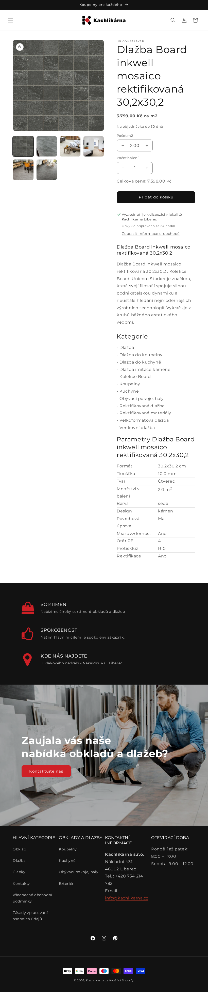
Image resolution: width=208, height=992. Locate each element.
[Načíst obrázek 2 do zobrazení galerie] (46, 146)
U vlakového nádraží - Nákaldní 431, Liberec (82, 663)
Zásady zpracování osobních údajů (30, 915)
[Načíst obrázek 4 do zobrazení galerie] (93, 146)
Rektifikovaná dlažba (142, 405)
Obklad (19, 849)
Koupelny (129, 383)
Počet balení (128, 158)
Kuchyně (129, 391)
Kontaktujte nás (46, 771)
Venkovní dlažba (137, 427)
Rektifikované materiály (145, 413)
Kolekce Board (135, 376)
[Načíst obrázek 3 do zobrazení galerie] (70, 146)
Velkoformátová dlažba (144, 420)
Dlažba (126, 347)
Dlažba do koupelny (141, 354)
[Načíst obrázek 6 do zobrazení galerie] (46, 169)
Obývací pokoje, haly (141, 398)
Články (19, 872)
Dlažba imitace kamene (145, 369)
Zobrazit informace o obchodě (151, 233)
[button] (10, 20)
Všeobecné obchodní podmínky (32, 898)
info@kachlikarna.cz (126, 898)
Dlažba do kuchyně (140, 362)
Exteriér (66, 883)
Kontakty (21, 883)
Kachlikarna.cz (97, 980)
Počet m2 (125, 135)
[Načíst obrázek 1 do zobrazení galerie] (23, 146)
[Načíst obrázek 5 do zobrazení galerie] (23, 169)
